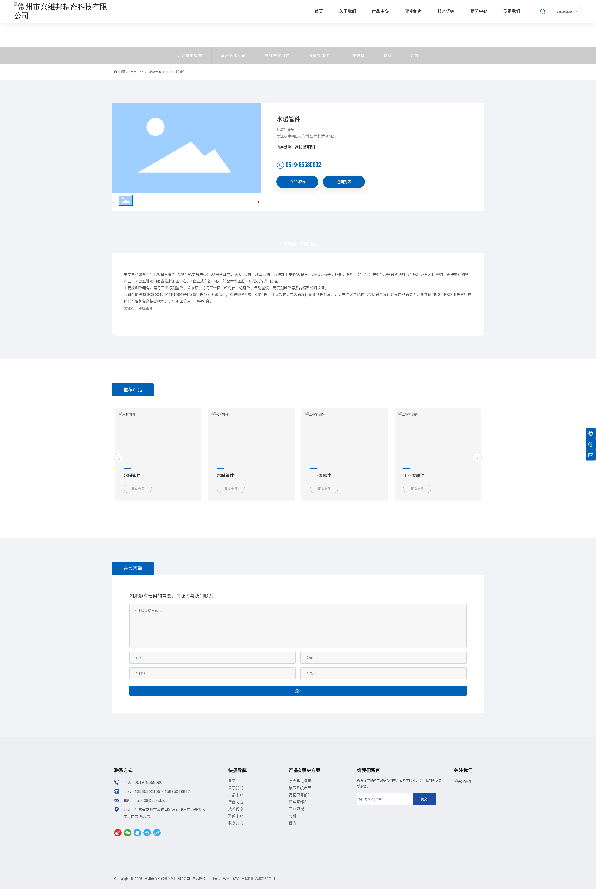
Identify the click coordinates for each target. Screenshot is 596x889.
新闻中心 (235, 815)
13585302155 (147, 791)
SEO (236, 878)
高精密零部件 (277, 55)
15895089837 (177, 791)
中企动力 (215, 878)
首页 (232, 780)
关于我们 (235, 787)
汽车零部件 (318, 55)
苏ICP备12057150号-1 (258, 878)
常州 (228, 878)
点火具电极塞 (189, 55)
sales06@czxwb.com (153, 800)
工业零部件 (134, 475)
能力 (414, 55)
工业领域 (356, 55)
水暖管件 (411, 475)
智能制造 (235, 801)
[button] (118, 457)
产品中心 (136, 72)
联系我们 (235, 822)
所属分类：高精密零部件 (296, 146)
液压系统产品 (233, 55)
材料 (387, 55)
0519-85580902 (303, 165)
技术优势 (235, 808)
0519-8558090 (149, 782)
